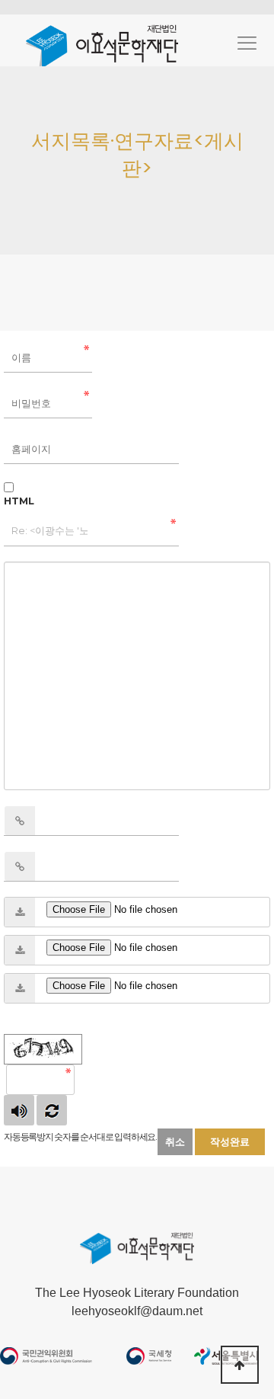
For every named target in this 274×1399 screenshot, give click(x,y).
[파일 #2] (20, 950)
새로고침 (52, 1110)
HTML (19, 501)
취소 (175, 1141)
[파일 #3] (20, 988)
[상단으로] (240, 1365)
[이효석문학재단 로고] (102, 45)
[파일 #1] (20, 912)
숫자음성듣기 (19, 1110)
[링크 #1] (20, 820)
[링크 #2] (20, 866)
